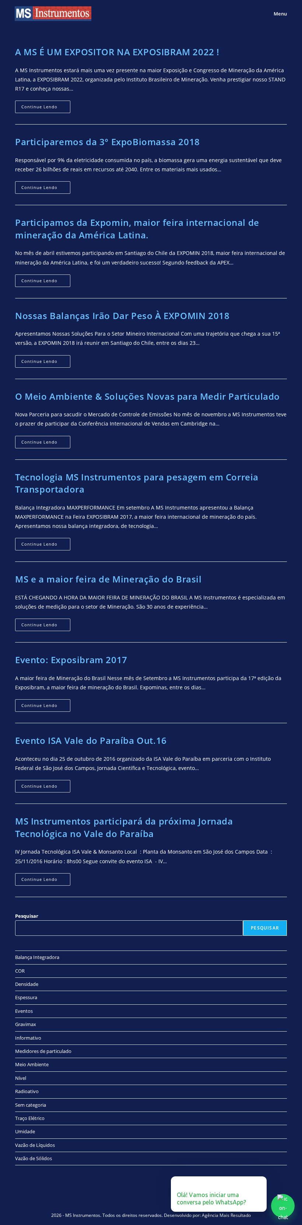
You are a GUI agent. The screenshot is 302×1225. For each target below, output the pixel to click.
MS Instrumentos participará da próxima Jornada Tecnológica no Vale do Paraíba (124, 827)
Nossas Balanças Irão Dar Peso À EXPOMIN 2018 (122, 315)
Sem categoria (30, 1105)
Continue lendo (45, 105)
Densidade (26, 984)
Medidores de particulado (43, 1051)
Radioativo (27, 1091)
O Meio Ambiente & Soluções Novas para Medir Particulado (147, 396)
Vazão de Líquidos (35, 1145)
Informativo (28, 1038)
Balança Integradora (37, 957)
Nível (20, 1078)
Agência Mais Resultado (226, 1215)
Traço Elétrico (30, 1118)
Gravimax (25, 1024)
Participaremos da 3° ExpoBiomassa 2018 (107, 142)
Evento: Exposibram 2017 (71, 660)
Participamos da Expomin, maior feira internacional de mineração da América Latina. (137, 228)
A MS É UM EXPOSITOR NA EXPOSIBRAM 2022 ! (117, 52)
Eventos (24, 1011)
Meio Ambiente (32, 1064)
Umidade (25, 1131)
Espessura (26, 997)
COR (20, 970)
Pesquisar (26, 916)
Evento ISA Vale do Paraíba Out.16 (91, 740)
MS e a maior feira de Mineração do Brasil (108, 579)
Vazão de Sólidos (33, 1158)
